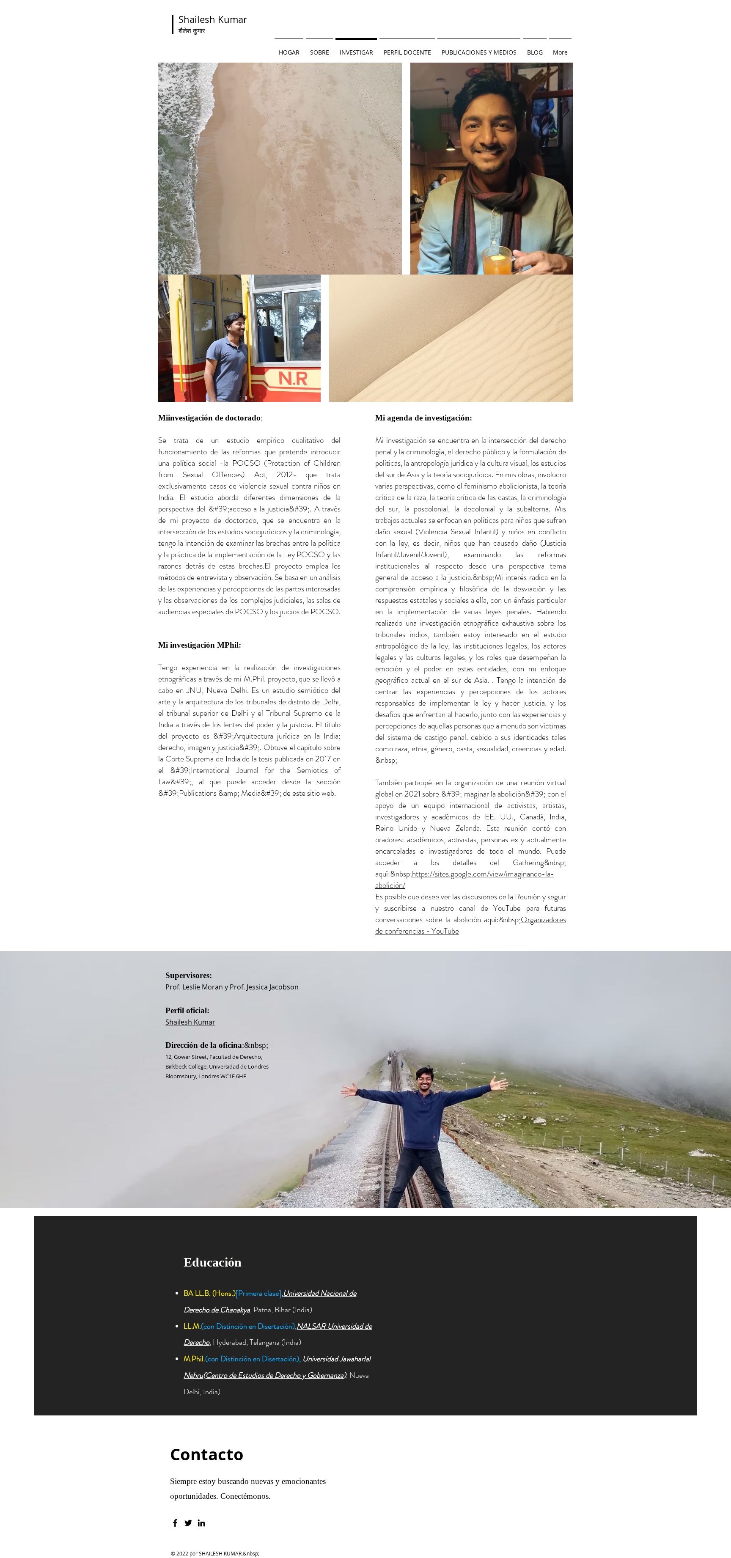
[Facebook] (175, 1523)
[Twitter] (188, 1523)
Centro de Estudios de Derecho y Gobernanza (275, 1375)
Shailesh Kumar (213, 24)
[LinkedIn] (201, 1523)
